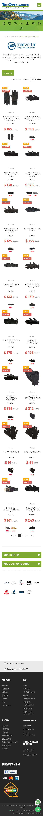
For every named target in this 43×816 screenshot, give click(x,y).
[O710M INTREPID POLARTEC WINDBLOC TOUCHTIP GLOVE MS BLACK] (32, 321)
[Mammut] (6, 592)
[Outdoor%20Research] (29, 583)
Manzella (14, 36)
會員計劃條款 (6, 745)
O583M (11, 124)
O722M (32, 515)
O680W (10, 515)
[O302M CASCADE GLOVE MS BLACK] (11, 321)
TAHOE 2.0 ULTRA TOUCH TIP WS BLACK (10, 230)
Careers (4, 699)
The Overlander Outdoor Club (29, 750)
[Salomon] (37, 592)
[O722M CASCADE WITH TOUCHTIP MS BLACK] (32, 489)
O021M (32, 403)
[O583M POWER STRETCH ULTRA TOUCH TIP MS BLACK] (11, 97)
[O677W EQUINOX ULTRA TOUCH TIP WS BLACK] (32, 265)
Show (26, 79)
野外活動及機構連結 (30, 755)
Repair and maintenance (28, 713)
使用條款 (5, 692)
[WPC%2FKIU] (29, 592)
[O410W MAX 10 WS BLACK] (32, 433)
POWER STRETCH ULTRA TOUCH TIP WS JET (32, 119)
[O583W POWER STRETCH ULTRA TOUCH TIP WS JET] (32, 97)
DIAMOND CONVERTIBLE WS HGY (11, 510)
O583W (32, 124)
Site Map (11, 810)
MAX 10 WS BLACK (32, 452)
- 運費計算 (26, 702)
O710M (32, 347)
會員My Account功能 (9, 742)
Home (6, 36)
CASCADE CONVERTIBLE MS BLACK (32, 398)
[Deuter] (14, 592)
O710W (11, 403)
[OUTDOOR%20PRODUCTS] (21, 592)
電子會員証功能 (7, 736)
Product (38, 79)
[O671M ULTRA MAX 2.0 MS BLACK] (32, 209)
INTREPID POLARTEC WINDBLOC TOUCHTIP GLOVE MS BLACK (32, 344)
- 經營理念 (5, 689)
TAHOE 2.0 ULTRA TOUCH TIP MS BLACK (32, 174)
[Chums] (21, 583)
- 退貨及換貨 (27, 709)
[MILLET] (37, 583)
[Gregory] (14, 583)
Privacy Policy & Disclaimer (25, 810)
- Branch (26, 689)
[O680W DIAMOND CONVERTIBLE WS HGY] (11, 489)
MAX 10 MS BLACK (11, 452)
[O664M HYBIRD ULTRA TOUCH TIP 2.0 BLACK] (11, 153)
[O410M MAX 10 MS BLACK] (11, 433)
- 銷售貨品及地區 (29, 699)
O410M (11, 457)
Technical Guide (29, 736)
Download (27, 726)
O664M (11, 180)
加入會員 (5, 726)
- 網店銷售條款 (28, 705)
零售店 (25, 686)
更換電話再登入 (7, 739)
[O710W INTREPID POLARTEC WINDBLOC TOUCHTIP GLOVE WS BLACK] (11, 377)
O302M (11, 347)
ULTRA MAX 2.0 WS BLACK (11, 285)
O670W (11, 235)
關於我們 (5, 686)
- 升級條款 (5, 732)
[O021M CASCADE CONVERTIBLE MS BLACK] (32, 377)
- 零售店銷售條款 (29, 692)
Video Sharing (28, 729)
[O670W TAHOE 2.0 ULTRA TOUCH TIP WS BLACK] (11, 209)
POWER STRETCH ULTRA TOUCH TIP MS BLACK (11, 119)
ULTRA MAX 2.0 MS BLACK (32, 229)
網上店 (25, 695)
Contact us (6, 705)
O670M (32, 180)
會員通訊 (5, 749)
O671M (32, 235)
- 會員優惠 (5, 729)
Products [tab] (7, 73)
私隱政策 (5, 695)
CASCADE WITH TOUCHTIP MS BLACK (32, 510)
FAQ (3, 702)
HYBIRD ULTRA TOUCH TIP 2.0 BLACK (10, 174)
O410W (32, 457)
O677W (32, 291)
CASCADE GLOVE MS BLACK (11, 341)
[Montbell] (6, 583)
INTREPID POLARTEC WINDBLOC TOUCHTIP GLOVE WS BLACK (11, 399)
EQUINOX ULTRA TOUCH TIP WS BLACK (32, 286)
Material (26, 732)
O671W (11, 291)
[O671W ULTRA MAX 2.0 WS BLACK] (11, 265)
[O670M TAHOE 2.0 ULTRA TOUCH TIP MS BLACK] (32, 153)
